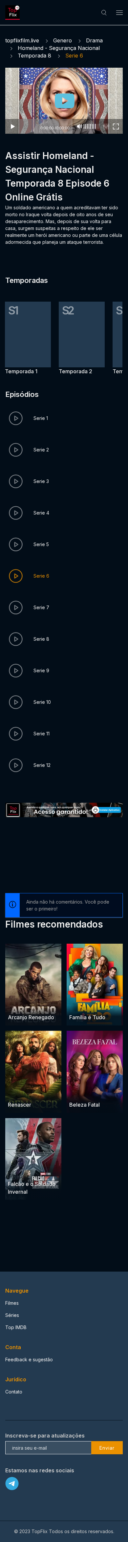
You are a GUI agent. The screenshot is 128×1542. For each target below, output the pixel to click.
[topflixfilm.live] (13, 12)
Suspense (97, 1092)
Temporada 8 (34, 55)
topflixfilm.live (22, 40)
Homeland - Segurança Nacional (59, 48)
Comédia (79, 1004)
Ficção (37, 1171)
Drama (94, 40)
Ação (14, 1004)
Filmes (12, 1303)
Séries (12, 1315)
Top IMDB (16, 1327)
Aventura (18, 1171)
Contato (13, 1391)
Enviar (107, 1448)
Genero (62, 40)
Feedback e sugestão (29, 1359)
